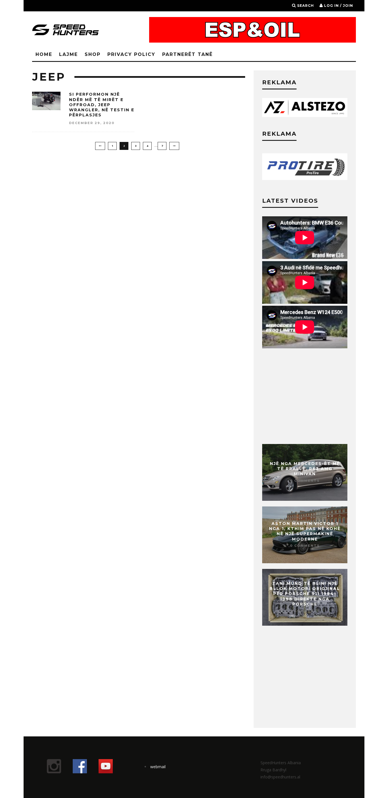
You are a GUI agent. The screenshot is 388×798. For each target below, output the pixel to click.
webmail (158, 766)
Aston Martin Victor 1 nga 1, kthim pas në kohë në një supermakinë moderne (305, 531)
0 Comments (305, 481)
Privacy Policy (131, 54)
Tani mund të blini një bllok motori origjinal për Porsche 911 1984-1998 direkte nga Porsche (305, 594)
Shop (93, 54)
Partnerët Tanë (187, 54)
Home (44, 54)
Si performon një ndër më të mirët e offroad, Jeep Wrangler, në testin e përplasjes (101, 105)
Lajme (68, 54)
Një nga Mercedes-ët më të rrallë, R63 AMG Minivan (305, 468)
